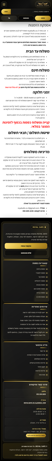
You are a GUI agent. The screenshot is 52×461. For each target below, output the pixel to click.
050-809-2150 (28, 211)
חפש (6, 11)
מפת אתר (42, 375)
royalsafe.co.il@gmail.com (28, 208)
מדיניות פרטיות (40, 371)
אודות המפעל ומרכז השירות (36, 355)
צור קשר (42, 351)
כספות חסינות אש (39, 289)
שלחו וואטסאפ (26, 253)
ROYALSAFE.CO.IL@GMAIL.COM (35, 403)
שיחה (43, 18)
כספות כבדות (41, 293)
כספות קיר (41, 277)
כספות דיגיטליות (40, 281)
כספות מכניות (40, 285)
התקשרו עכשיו (26, 246)
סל (9, 18)
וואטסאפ (26, 18)
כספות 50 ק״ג (40, 297)
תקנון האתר (41, 367)
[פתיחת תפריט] (4, 4)
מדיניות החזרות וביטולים (37, 363)
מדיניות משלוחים (39, 359)
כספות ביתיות (41, 269)
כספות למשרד (40, 273)
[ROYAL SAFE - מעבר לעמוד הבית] (43, 4)
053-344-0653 (41, 394)
